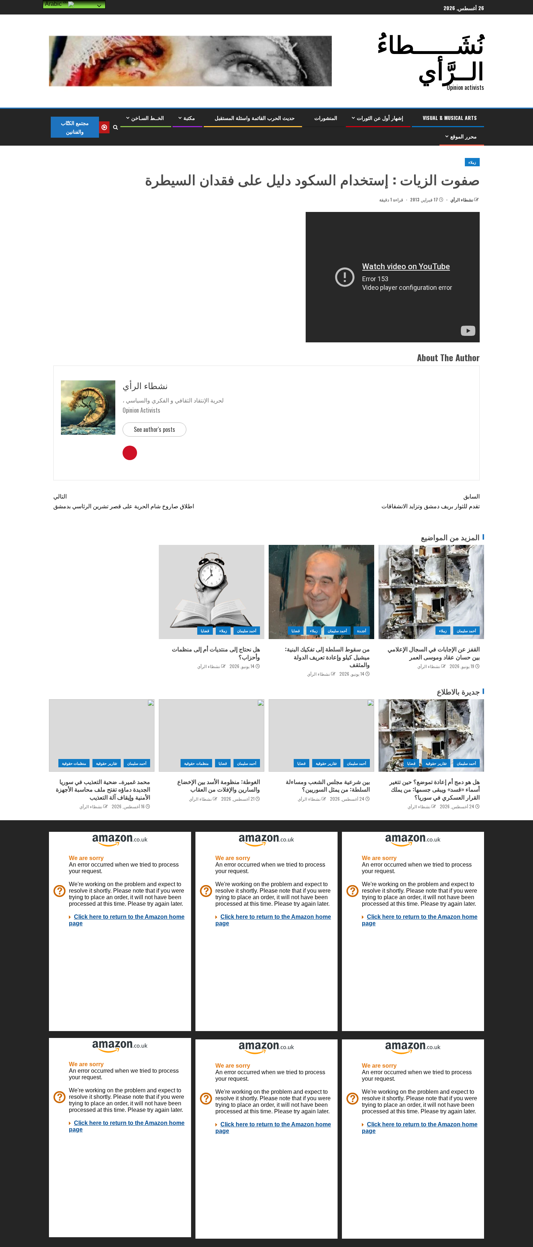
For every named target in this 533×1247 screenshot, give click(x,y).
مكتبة (189, 117)
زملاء (472, 162)
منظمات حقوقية (196, 763)
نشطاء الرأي (461, 199)
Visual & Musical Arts (450, 117)
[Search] (115, 127)
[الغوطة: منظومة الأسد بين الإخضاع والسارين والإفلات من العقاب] (211, 735)
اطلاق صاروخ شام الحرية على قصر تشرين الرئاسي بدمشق (123, 501)
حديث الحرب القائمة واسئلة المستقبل (255, 117)
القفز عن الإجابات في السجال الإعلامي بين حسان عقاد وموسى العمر (434, 653)
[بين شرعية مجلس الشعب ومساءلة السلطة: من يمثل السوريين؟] (321, 735)
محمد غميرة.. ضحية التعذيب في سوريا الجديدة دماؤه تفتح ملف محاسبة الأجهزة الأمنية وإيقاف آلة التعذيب (103, 789)
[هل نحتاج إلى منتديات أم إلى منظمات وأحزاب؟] (211, 592)
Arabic (54, 4)
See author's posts (154, 429)
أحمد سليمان (466, 630)
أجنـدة (361, 630)
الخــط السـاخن (147, 117)
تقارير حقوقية (436, 763)
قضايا (296, 630)
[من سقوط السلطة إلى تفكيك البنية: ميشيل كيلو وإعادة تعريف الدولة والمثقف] (321, 592)
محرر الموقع (463, 136)
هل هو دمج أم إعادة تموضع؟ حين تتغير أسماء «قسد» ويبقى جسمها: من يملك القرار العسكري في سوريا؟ (434, 789)
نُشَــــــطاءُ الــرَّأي (430, 56)
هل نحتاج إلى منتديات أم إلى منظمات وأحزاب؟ (216, 653)
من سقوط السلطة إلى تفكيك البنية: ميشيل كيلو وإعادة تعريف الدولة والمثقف (327, 657)
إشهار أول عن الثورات (380, 117)
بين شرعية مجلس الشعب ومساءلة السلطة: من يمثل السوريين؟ (328, 785)
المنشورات (325, 117)
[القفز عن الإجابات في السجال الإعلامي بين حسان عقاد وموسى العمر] (431, 592)
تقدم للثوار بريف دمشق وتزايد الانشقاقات (430, 501)
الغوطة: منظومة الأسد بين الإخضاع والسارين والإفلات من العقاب (218, 785)
